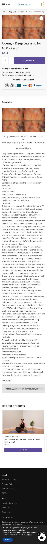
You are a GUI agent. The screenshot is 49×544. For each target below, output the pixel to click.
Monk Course (24, 4)
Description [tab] (7, 102)
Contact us (6, 512)
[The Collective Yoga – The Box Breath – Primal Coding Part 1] (23, 422)
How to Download (9, 503)
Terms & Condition (10, 479)
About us (6, 507)
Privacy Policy (8, 484)
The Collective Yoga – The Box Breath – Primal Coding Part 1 (22, 440)
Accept (7, 540)
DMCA (4, 493)
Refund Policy (8, 488)
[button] (43, 4)
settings (29, 535)
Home (4, 12)
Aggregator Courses (16, 12)
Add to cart (29, 60)
